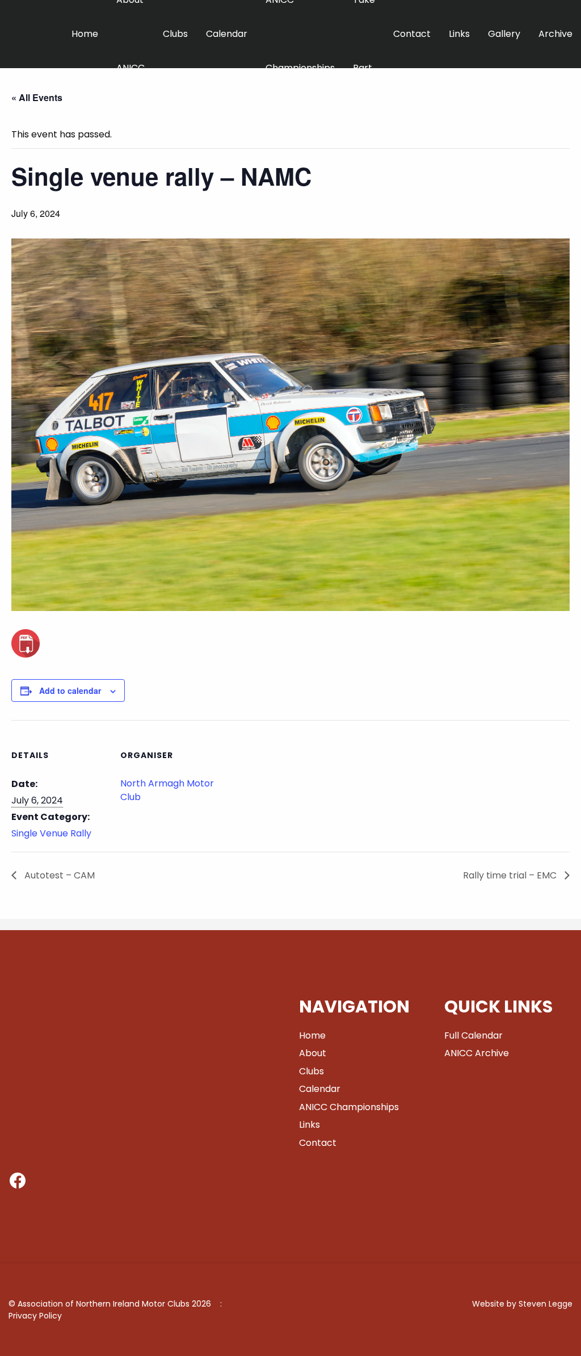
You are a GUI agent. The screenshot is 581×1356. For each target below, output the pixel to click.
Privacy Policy (35, 1315)
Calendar (226, 33)
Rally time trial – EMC (511, 875)
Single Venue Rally (51, 833)
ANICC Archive (476, 1053)
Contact (412, 33)
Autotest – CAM (58, 875)
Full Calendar (473, 1035)
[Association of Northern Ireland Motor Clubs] (53, 51)
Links (459, 33)
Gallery (504, 33)
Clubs (175, 33)
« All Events (36, 97)
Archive (555, 33)
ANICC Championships (349, 1107)
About (312, 1053)
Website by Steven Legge (522, 1303)
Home (84, 33)
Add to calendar (70, 690)
